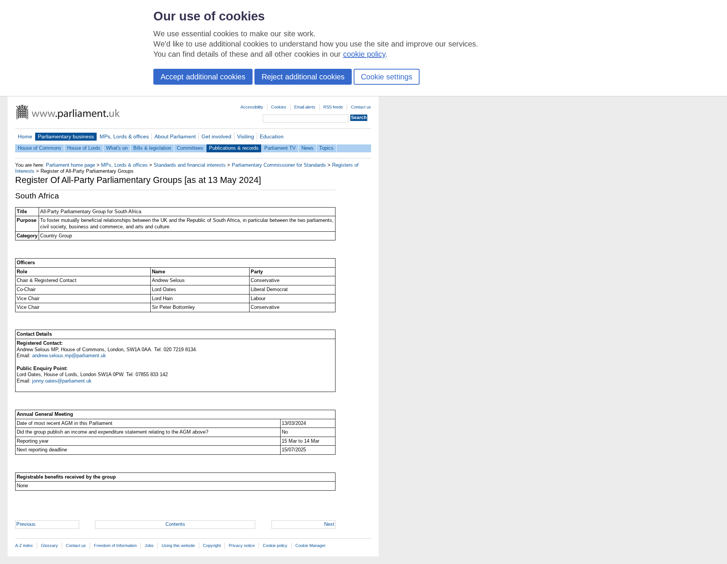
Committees (190, 148)
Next (329, 524)
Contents (175, 524)
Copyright (212, 545)
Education (272, 136)
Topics (326, 148)
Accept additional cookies (203, 77)
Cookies (278, 107)
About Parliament (175, 136)
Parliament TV (280, 148)
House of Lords (83, 148)
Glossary (49, 545)
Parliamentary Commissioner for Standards (279, 165)
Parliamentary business (66, 136)
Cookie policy (275, 545)
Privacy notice (242, 545)
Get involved (216, 136)
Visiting (245, 136)
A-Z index (24, 545)
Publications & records (234, 148)
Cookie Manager (310, 545)
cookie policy (364, 54)
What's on (117, 148)
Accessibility (251, 107)
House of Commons (39, 148)
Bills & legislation (152, 148)
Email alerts (304, 107)
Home (25, 136)
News (307, 148)
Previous (26, 524)
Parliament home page (70, 165)
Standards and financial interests (190, 165)
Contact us (361, 107)
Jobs (149, 545)
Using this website (178, 545)
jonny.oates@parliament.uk (62, 381)
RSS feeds (333, 107)
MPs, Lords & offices (124, 136)
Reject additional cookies (303, 77)
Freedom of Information (115, 545)
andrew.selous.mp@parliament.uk (69, 355)
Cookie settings (386, 77)
